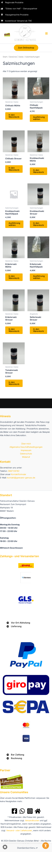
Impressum (26, 450)
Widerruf (26, 457)
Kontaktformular (18, 474)
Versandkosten (32, 820)
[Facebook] (14, 811)
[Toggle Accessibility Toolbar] (45, 845)
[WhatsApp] (22, 811)
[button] (26, 48)
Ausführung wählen (39, 118)
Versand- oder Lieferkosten (19, 830)
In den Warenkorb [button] (14, 116)
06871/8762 (13, 471)
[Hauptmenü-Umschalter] (46, 33)
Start (5, 57)
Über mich (26, 443)
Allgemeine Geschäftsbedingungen (26, 447)
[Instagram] (30, 811)
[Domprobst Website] (38, 811)
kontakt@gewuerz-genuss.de (21, 477)
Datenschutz (26, 453)
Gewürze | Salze (16, 57)
